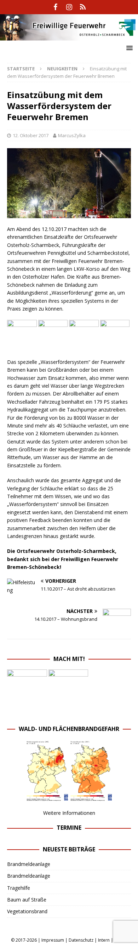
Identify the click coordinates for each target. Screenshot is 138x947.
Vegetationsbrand (27, 911)
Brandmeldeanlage (28, 864)
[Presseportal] (83, 7)
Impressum (52, 940)
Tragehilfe (18, 887)
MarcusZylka (72, 135)
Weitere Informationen (69, 812)
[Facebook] (55, 7)
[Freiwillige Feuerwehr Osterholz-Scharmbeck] (69, 36)
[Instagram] (69, 7)
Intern (104, 940)
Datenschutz (81, 940)
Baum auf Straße (26, 899)
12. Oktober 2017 (30, 135)
